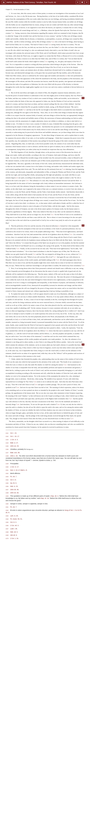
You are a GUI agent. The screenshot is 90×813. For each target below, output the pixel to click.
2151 (52, 214)
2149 (16, 178)
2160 (19, 319)
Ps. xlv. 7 (13, 476)
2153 (71, 234)
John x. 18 (13, 456)
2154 (18, 248)
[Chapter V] (78, 2)
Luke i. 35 (13, 529)
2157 (54, 257)
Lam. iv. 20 (14, 516)
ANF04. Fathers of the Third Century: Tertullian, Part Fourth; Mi (31, 2)
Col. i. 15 (13, 433)
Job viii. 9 (13, 535)
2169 (58, 404)
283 (83, 225)
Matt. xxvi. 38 (15, 452)
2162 (43, 336)
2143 (49, 44)
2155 (34, 254)
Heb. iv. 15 (14, 486)
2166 (18, 387)
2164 (35, 381)
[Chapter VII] (87, 2)
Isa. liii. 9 (13, 483)
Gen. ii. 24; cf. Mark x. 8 (18, 470)
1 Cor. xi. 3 (14, 439)
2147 (24, 110)
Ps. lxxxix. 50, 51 (16, 519)
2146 (66, 75)
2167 (71, 398)
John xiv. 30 (14, 493)
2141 (13, 33)
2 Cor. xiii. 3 (14, 525)
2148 (64, 169)
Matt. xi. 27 (14, 443)
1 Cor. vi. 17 (14, 467)
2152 (58, 226)
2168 (18, 404)
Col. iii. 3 (13, 522)
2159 (83, 265)
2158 (58, 260)
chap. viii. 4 (54, 496)
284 (83, 344)
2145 (46, 61)
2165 (36, 384)
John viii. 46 (14, 489)
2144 (60, 47)
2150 (27, 180)
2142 (53, 41)
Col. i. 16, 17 (14, 436)
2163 (65, 364)
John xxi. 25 (14, 446)
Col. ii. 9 (13, 480)
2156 (80, 254)
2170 (72, 418)
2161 (47, 331)
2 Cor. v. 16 (14, 538)
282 (83, 98)
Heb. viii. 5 (14, 532)
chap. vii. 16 (44, 498)
